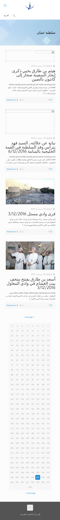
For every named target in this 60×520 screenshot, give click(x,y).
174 (22, 428)
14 (22, 331)
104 (11, 384)
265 (30, 487)
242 (42, 472)
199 (17, 443)
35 (38, 345)
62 (22, 360)
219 (37, 458)
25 (48, 341)
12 (33, 331)
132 (32, 404)
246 (22, 472)
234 (42, 468)
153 (48, 419)
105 (48, 389)
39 (17, 345)
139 (37, 409)
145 (48, 414)
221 (27, 458)
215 (17, 453)
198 (22, 443)
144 (11, 409)
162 (42, 424)
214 (22, 453)
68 (33, 365)
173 (27, 428)
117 (27, 394)
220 (32, 458)
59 (38, 360)
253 (27, 477)
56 (12, 355)
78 (22, 370)
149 (27, 414)
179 (37, 433)
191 (17, 438)
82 (43, 375)
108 (32, 389)
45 (27, 350)
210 (42, 453)
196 (32, 443)
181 (27, 433)
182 (22, 433)
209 (48, 453)
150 (22, 414)
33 (48, 345)
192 (11, 438)
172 (32, 428)
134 (22, 404)
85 (27, 375)
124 (32, 399)
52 (33, 355)
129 (48, 404)
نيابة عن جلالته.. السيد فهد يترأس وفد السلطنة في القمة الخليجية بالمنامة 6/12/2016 (30, 147)
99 (38, 384)
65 (48, 365)
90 (43, 380)
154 (42, 419)
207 (17, 448)
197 (27, 443)
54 (22, 355)
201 (48, 448)
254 (22, 477)
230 (22, 463)
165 (27, 424)
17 (48, 336)
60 (33, 360)
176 (11, 428)
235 (37, 468)
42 (43, 350)
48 (12, 350)
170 (42, 428)
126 (22, 399)
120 (11, 394)
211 (37, 453)
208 (11, 448)
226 (42, 463)
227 (37, 463)
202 (42, 448)
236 (32, 468)
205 (27, 448)
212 (32, 453)
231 (17, 463)
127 (17, 399)
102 (22, 384)
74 (43, 370)
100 (32, 384)
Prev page (29, 317)
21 (27, 336)
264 (11, 482)
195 (37, 443)
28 (33, 341)
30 (22, 341)
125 (27, 399)
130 (42, 404)
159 (17, 419)
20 (33, 336)
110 (22, 389)
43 (38, 350)
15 (17, 331)
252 (32, 477)
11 (38, 331)
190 (22, 438)
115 (37, 394)
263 (17, 482)
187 (37, 438)
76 (33, 370)
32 (12, 341)
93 (27, 380)
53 (27, 355)
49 (48, 355)
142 (22, 409)
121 (48, 399)
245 (27, 472)
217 (48, 458)
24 (12, 336)
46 (22, 350)
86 (22, 375)
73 (48, 370)
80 (12, 370)
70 (22, 365)
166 (22, 424)
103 (17, 384)
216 (11, 453)
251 (37, 477)
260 (32, 482)
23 (17, 336)
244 (32, 472)
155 (37, 419)
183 (17, 433)
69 (27, 365)
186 (42, 438)
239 (17, 468)
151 (17, 414)
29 (27, 341)
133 (27, 404)
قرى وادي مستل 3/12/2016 (31, 213)
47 (17, 350)
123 (37, 399)
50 (43, 355)
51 (38, 355)
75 (38, 370)
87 (17, 375)
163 (37, 424)
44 (33, 350)
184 (11, 433)
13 (27, 331)
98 (43, 384)
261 (27, 482)
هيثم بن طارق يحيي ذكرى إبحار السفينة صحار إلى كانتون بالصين (33, 75)
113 (48, 394)
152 (11, 414)
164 (32, 424)
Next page (31, 493)
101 (27, 384)
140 (32, 409)
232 (11, 463)
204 (32, 448)
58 (43, 360)
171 (37, 428)
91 (38, 380)
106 (42, 389)
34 (43, 345)
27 (38, 341)
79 (17, 370)
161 (48, 424)
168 (11, 424)
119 (17, 394)
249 (48, 477)
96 (12, 380)
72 (12, 365)
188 (32, 438)
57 (48, 360)
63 (17, 360)
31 (17, 341)
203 (37, 448)
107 (37, 389)
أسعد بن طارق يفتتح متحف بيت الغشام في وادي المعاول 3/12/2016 (31, 283)
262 (22, 482)
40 (12, 345)
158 (22, 419)
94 (22, 380)
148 (32, 414)
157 (27, 419)
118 (22, 394)
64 (12, 360)
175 (17, 428)
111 (17, 389)
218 (42, 458)
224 (11, 458)
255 (17, 477)
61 (27, 360)
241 (48, 472)
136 (11, 404)
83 (38, 375)
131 (37, 404)
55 (17, 355)
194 (42, 443)
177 (48, 433)
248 (11, 472)
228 (32, 463)
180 (32, 433)
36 (33, 345)
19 (38, 336)
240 (11, 468)
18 (43, 336)
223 (17, 458)
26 (43, 341)
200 (11, 443)
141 (27, 409)
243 (37, 472)
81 (48, 375)
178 (42, 433)
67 (38, 365)
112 (11, 389)
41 (48, 350)
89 (48, 380)
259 (37, 482)
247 (17, 472)
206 (22, 448)
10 (43, 331)
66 (43, 365)
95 (17, 380)
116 (32, 394)
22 (22, 336)
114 (42, 394)
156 (32, 419)
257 (48, 482)
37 (27, 345)
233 (48, 468)
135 (17, 404)
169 (48, 428)
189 (27, 438)
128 (11, 399)
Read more (11, 100)
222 (22, 458)
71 (17, 365)
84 (33, 375)
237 (27, 468)
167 (17, 424)
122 (42, 399)
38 (22, 345)
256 (11, 477)
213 (27, 453)
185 (48, 438)
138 (42, 409)
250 (42, 477)
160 (11, 419)
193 (48, 443)
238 (22, 468)
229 (27, 463)
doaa (48, 66)
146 (42, 414)
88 (12, 375)
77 (27, 370)
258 (42, 482)
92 (33, 380)
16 (12, 331)
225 (48, 463)
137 (48, 409)
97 (48, 384)
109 (27, 389)
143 (17, 409)
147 (37, 414)
